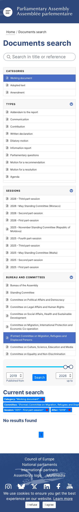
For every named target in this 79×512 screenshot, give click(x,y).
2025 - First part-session (24, 267)
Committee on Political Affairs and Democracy (37, 299)
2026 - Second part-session (26, 213)
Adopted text (17, 85)
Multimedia (56, 475)
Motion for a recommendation (27, 162)
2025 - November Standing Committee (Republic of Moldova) (40, 229)
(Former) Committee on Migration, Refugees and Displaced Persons (38, 337)
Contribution (17, 126)
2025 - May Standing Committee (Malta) (34, 252)
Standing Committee (22, 292)
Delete (42, 399)
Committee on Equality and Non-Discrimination (37, 354)
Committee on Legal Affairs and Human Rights (37, 307)
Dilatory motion (19, 140)
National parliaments (39, 464)
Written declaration (21, 133)
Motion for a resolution (23, 169)
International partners (39, 470)
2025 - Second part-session (26, 260)
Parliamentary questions (24, 155)
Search (39, 377)
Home (10, 32)
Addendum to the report (24, 112)
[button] (71, 104)
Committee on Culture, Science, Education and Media (41, 347)
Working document (21, 78)
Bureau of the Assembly (24, 285)
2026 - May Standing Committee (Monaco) (35, 206)
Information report (20, 147)
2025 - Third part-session (25, 245)
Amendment (17, 92)
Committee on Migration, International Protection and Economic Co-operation (41, 326)
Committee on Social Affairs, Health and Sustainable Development (41, 315)
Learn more (63, 499)
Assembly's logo (27, 475)
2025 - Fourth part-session (25, 238)
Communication (19, 119)
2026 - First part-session (24, 220)
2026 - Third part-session (25, 198)
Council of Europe (39, 459)
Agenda (14, 176)
